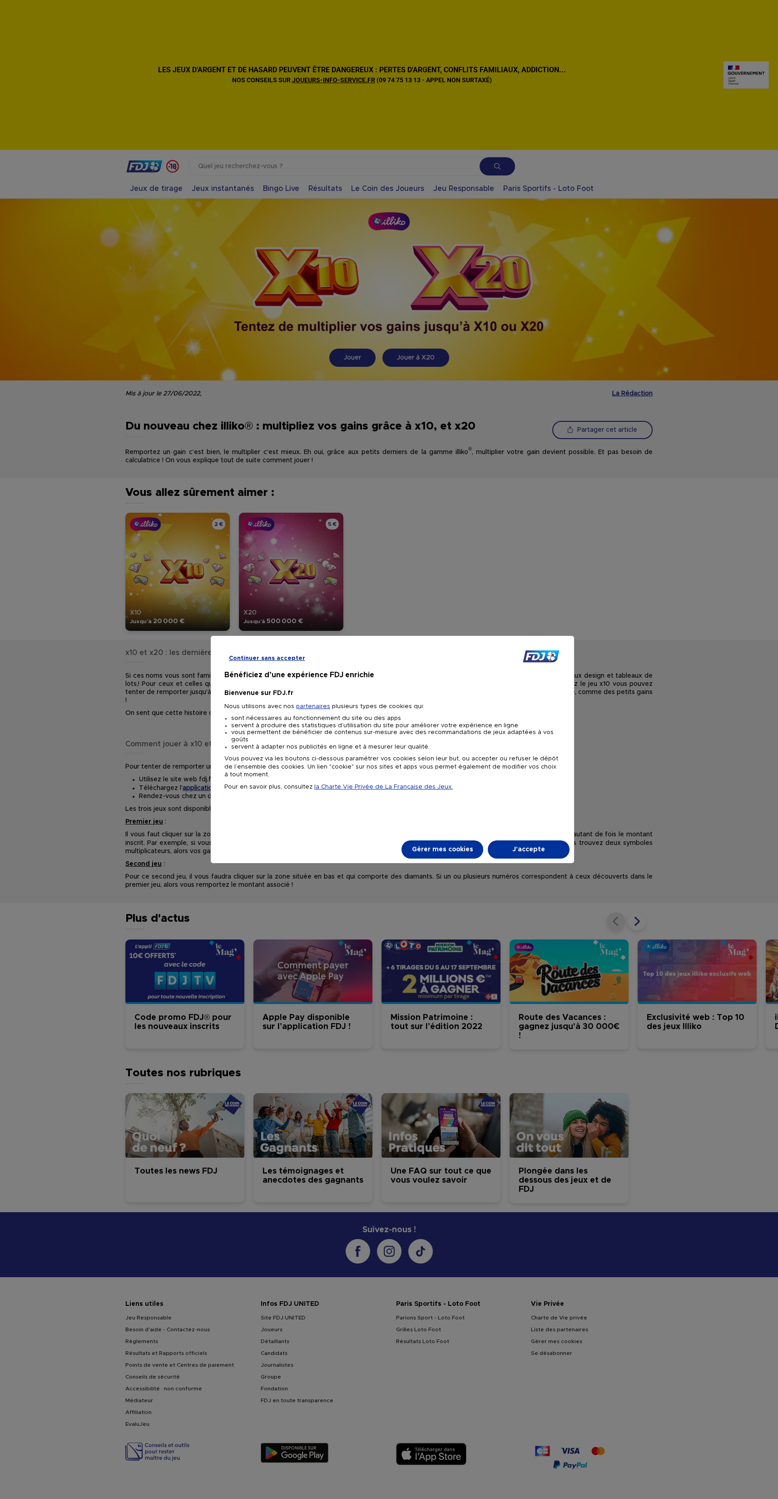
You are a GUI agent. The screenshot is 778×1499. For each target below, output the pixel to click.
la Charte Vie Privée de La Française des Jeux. (383, 787)
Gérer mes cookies (442, 849)
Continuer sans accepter (267, 658)
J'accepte (528, 849)
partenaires (313, 707)
